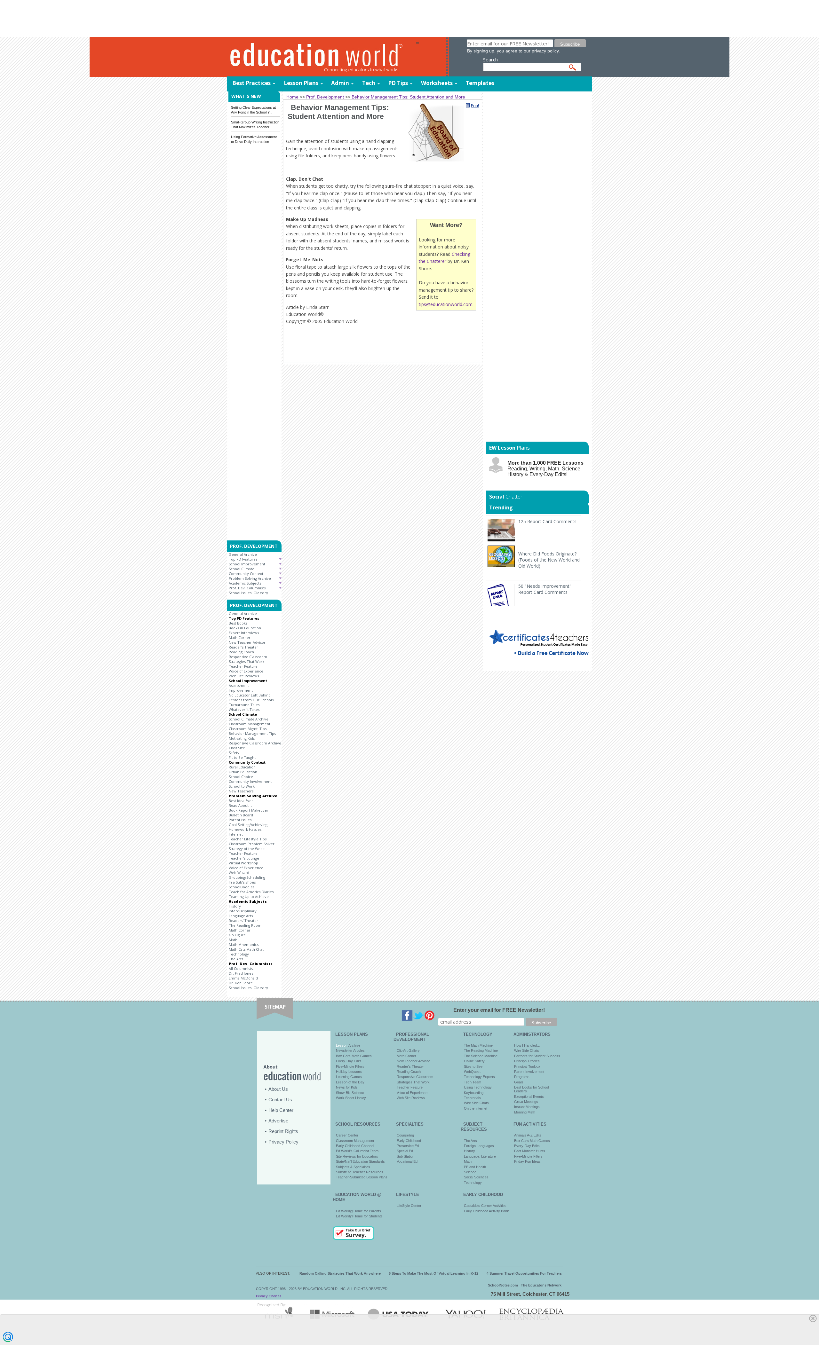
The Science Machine (480, 1056)
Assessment (239, 685)
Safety (234, 752)
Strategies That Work (246, 661)
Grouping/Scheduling (247, 877)
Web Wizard (239, 872)
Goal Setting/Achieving (248, 824)
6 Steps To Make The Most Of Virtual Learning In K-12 (433, 1273)
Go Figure (237, 934)
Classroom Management (249, 723)
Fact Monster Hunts (529, 1151)
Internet (236, 834)
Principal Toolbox (527, 1066)
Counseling (405, 1135)
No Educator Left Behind (250, 695)
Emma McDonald (243, 978)
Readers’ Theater (243, 920)
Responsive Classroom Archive (255, 743)
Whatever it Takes (244, 709)
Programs (521, 1077)
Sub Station (405, 1156)
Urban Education (243, 771)
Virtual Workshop (243, 863)
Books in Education (245, 627)
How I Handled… (527, 1045)
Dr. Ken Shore (241, 982)
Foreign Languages (479, 1146)
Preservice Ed (408, 1146)
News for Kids (347, 1087)
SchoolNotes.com (503, 1285)
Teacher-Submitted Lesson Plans (361, 1177)
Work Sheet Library (351, 1098)
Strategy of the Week (247, 848)
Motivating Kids (242, 738)
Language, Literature (480, 1156)
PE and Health (475, 1167)
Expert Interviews (244, 632)
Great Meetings (526, 1102)
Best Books (238, 623)
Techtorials (472, 1098)
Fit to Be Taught (242, 757)
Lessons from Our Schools (251, 699)
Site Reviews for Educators (357, 1156)
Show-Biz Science (350, 1093)
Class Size (237, 747)
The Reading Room (245, 925)
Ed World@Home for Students (359, 1216)
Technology (239, 954)
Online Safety (474, 1061)
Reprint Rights (283, 1131)
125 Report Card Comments (547, 521)
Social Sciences (476, 1177)
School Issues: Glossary (248, 592)
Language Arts (241, 915)
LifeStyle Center (409, 1205)
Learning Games (349, 1077)
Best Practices (251, 83)
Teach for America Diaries (251, 891)
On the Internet (475, 1108)
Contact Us (280, 1099)
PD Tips (398, 83)
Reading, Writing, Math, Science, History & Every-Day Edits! (545, 468)
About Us (278, 1089)
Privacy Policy (283, 1141)
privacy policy (545, 50)
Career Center (347, 1135)
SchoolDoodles (241, 887)
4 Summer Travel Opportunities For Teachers (524, 1273)
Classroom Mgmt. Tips (247, 728)
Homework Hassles (245, 829)
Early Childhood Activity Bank (486, 1211)
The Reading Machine (481, 1050)
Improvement (241, 690)
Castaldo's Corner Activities (485, 1205)
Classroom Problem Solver (251, 843)
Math (233, 939)
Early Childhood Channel (355, 1146)
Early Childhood (409, 1141)
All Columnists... (242, 968)
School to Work (242, 786)
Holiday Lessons (349, 1072)
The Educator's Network (541, 1285)
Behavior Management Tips (252, 733)
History (235, 906)
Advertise (278, 1120)
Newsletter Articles (350, 1050)
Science (470, 1172)
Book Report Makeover (248, 810)
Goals (518, 1082)
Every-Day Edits (349, 1061)
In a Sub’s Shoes (242, 882)
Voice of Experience (246, 671)
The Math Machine (478, 1045)
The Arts (236, 958)
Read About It (240, 805)
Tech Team (472, 1082)
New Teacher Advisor (247, 642)
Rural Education (242, 767)
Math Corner (239, 637)
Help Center (280, 1110)
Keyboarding (473, 1093)
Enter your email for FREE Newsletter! (499, 1010)
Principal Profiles (527, 1061)
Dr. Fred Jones (241, 973)
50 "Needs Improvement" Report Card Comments (544, 589)
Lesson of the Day (350, 1082)
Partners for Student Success (537, 1056)
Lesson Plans (301, 83)
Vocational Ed (407, 1161)
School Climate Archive (248, 719)
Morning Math (524, 1112)
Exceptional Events (529, 1096)
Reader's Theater (243, 647)
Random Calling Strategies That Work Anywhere (340, 1273)
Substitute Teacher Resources (359, 1172)
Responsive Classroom (248, 656)
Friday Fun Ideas (527, 1161)
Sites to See (473, 1066)
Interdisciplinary (243, 910)
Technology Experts (479, 1077)
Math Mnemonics (243, 944)
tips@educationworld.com (446, 304)
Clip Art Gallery (408, 1050)
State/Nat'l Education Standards (360, 1161)
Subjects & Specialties (353, 1167)
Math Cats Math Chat (246, 949)
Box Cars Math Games (354, 1056)
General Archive (243, 554)
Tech (368, 83)
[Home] (321, 57)
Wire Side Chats (476, 1103)
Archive (353, 1045)
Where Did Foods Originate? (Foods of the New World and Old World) (549, 560)
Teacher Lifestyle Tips (247, 839)
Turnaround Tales (244, 704)
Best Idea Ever (241, 800)
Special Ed (405, 1151)
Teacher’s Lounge (244, 858)
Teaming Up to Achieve (249, 896)
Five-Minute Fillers (350, 1066)
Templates (479, 83)
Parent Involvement (529, 1072)
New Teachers (241, 791)
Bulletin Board (241, 815)
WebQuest (472, 1072)
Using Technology (478, 1087)
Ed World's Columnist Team (357, 1151)
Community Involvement (250, 781)
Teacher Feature (243, 666)
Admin (340, 83)
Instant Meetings (527, 1107)
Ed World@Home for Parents (358, 1211)
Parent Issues (240, 819)
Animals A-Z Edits (527, 1135)
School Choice (241, 776)
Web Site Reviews (244, 675)
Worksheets (437, 83)
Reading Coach (241, 651)
